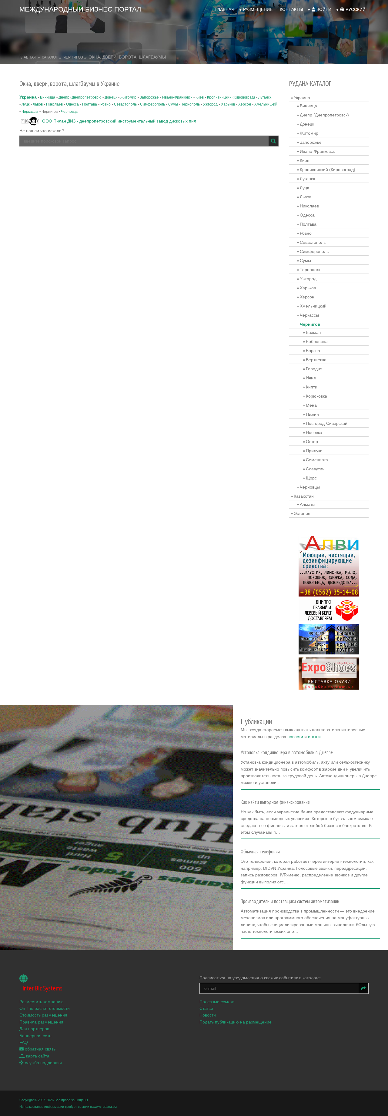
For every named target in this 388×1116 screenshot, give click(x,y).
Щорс (311, 478)
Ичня (311, 377)
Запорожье (149, 97)
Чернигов (73, 57)
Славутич (315, 468)
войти (323, 9)
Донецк (111, 97)
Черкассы (30, 111)
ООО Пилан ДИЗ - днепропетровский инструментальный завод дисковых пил (119, 121)
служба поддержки (43, 1062)
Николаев (54, 104)
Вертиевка (316, 359)
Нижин (312, 414)
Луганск (264, 97)
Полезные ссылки (217, 1001)
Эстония (302, 513)
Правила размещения (41, 1022)
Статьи (206, 1008)
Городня (314, 368)
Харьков (228, 104)
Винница (47, 97)
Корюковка (316, 396)
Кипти (311, 387)
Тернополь (190, 104)
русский (355, 9)
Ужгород (210, 104)
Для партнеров (34, 1028)
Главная (224, 9)
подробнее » (256, 784)
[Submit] (273, 141)
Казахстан (304, 496)
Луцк (25, 104)
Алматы (307, 504)
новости (295, 736)
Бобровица (317, 341)
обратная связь (39, 1049)
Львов (38, 104)
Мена (311, 405)
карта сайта (37, 1056)
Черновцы (70, 111)
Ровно (105, 104)
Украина (28, 97)
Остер (312, 441)
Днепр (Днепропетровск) (80, 97)
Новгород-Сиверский (326, 423)
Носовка (314, 432)
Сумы (173, 104)
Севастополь (125, 104)
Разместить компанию (41, 1001)
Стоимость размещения (43, 1015)
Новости (207, 1015)
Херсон (244, 104)
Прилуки (314, 450)
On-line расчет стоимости (44, 1008)
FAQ (23, 1042)
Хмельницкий (265, 104)
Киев (200, 97)
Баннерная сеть (35, 1035)
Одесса (72, 104)
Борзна (313, 350)
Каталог (50, 57)
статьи (314, 736)
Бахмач (313, 332)
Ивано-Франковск (177, 97)
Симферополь (152, 104)
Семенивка (317, 459)
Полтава (89, 104)
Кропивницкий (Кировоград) (231, 97)
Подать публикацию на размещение (235, 1022)
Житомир (128, 97)
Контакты (291, 9)
